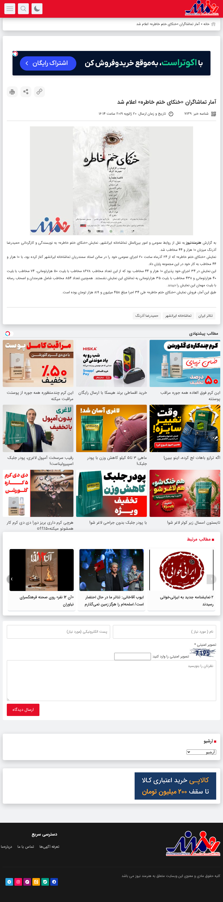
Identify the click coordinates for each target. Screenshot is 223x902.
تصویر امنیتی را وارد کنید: (170, 656)
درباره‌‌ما (6, 847)
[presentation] (211, 579)
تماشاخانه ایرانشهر (178, 316)
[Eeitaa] (36, 882)
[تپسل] (15, 53)
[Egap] (27, 882)
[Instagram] (18, 882)
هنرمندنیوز (193, 243)
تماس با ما (25, 847)
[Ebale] (45, 882)
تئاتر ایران (206, 316)
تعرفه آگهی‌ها (49, 847)
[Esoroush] (54, 882)
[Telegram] (9, 882)
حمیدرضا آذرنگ (146, 316)
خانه (206, 24)
